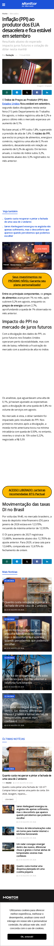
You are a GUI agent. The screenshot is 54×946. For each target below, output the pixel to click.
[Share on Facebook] (37, 92)
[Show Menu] (3, 4)
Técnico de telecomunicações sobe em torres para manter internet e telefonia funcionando (26, 679)
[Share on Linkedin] (47, 92)
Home (5, 13)
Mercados (14, 13)
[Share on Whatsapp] (7, 92)
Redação (10, 55)
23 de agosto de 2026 (15, 610)
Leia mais (10, 798)
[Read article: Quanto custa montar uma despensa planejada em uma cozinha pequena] (8, 869)
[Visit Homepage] (29, 4)
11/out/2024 (24, 55)
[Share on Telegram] (17, 92)
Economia (9, 581)
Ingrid (9, 783)
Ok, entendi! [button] (27, 936)
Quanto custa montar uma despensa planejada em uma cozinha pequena (30, 869)
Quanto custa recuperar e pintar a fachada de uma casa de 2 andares (26, 220)
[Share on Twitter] (27, 92)
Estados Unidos (11, 103)
